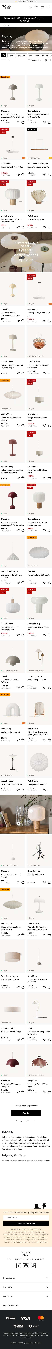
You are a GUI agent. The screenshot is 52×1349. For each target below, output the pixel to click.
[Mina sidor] (30, 7)
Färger (45, 55)
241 (27, 1121)
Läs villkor (44, 1242)
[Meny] (48, 7)
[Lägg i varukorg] (22, 122)
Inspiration (8, 1296)
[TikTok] (33, 1265)
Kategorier (21, 55)
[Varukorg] (42, 7)
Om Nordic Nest (10, 1305)
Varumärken (34, 55)
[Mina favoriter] (36, 7)
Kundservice (9, 1278)
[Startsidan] (7, 7)
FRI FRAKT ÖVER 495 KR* (28, 1)
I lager (11, 55)
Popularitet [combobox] (35, 60)
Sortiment (7, 1287)
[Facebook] (18, 1265)
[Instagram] (26, 1265)
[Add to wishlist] (18, 122)
